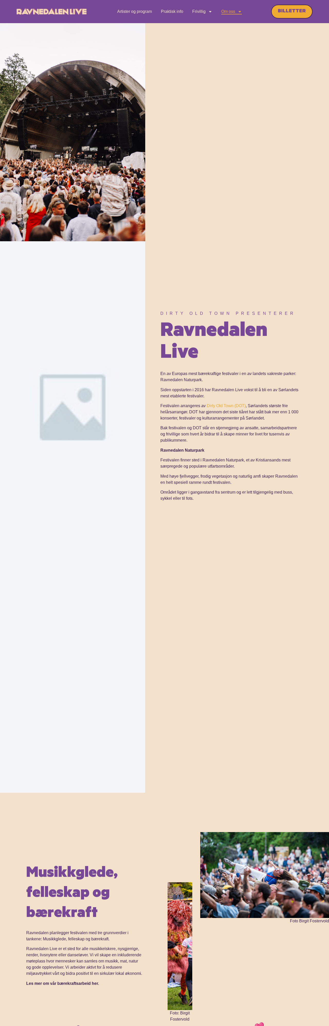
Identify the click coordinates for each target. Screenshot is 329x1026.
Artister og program (134, 11)
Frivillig (199, 11)
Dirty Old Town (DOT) (226, 406)
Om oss (228, 11)
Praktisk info (172, 11)
